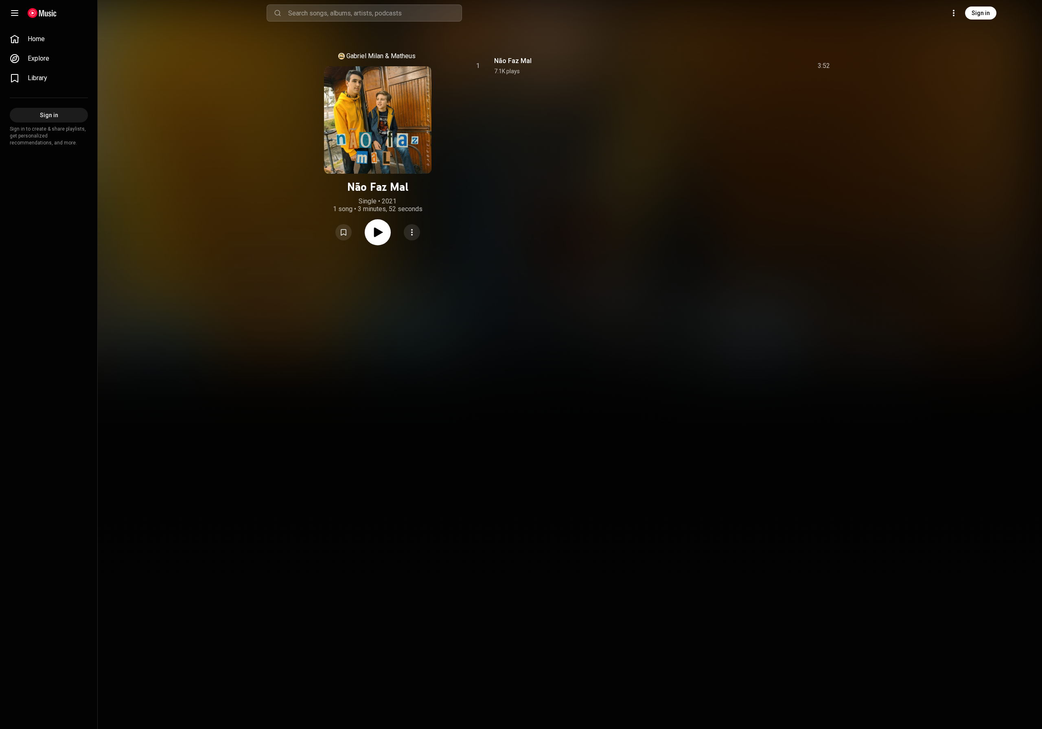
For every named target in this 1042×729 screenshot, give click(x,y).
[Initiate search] (277, 13)
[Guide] (15, 13)
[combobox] (375, 13)
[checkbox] (824, 66)
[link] (48, 39)
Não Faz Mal (513, 61)
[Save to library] (343, 232)
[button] (343, 232)
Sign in (981, 13)
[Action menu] (412, 232)
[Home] (42, 13)
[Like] (762, 66)
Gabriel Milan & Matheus (381, 56)
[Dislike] (778, 66)
